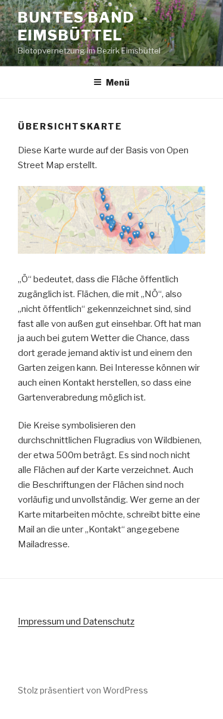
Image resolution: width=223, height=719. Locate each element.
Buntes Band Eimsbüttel (76, 26)
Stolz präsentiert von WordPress (83, 690)
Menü (118, 82)
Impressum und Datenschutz (76, 621)
